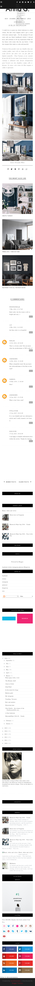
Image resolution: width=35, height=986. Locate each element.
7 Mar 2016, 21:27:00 (16, 309)
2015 (6, 728)
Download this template (23, 23)
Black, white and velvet (9, 510)
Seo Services (20, 20)
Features (12, 790)
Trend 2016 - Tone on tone (11, 251)
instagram (5, 582)
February (9, 720)
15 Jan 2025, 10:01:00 (16, 413)
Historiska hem (9, 705)
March (8, 676)
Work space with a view (12, 678)
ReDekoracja (14, 307)
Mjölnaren (13, 863)
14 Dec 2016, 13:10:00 (16, 361)
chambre (12, 18)
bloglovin (5, 588)
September (9, 660)
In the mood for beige (11, 690)
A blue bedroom (10, 713)
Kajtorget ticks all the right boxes (13, 287)
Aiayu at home (9, 684)
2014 (6, 731)
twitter (4, 579)
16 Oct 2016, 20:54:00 (16, 343)
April (8, 673)
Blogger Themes (17, 983)
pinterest (4, 585)
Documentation (20, 22)
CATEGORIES (20, 8)
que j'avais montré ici (22, 58)
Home (17, 5)
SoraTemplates (15, 981)
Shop (11, 796)
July (7, 663)
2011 (6, 740)
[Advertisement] (15, 638)
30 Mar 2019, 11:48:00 (16, 381)
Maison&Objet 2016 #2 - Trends (14, 716)
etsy (3, 591)
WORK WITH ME (21, 10)
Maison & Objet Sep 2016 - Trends (20, 524)
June (7, 666)
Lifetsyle (21, 790)
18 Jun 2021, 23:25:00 (16, 397)
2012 (6, 737)
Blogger (21, 562)
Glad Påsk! (8, 687)
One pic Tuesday (7, 216)
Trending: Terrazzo (11, 699)
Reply (31, 316)
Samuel (12, 379)
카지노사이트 (13, 411)
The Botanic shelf (10, 681)
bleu (6, 18)
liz (10, 325)
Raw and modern (10, 702)
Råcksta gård (9, 693)
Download (20, 796)
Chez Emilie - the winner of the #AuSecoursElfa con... (14, 709)
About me (19, 6)
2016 (6, 658)
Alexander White (20, 162)
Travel (4, 796)
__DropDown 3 (20, 15)
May (7, 669)
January (8, 723)
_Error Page (19, 18)
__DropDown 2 (20, 13)
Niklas (12, 341)
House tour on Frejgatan (17, 515)
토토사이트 (13, 431)
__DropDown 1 (20, 12)
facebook (5, 576)
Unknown (13, 359)
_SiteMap (19, 17)
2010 (6, 743)
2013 (6, 734)
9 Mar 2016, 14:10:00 (16, 327)
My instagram (9, 696)
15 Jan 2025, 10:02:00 (16, 433)
